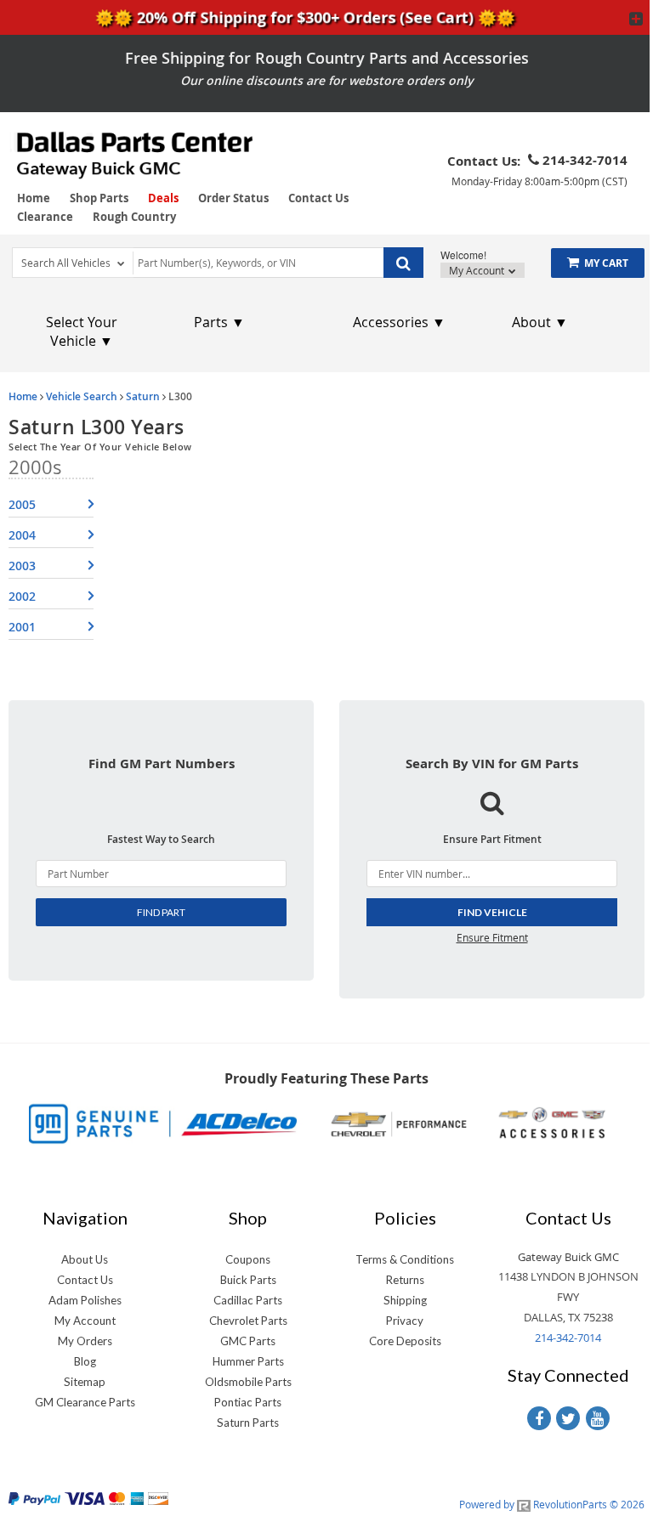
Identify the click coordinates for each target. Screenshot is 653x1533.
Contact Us (318, 198)
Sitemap (84, 1382)
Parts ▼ (219, 322)
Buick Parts (248, 1280)
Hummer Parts (248, 1361)
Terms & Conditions (404, 1259)
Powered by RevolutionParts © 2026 (551, 1504)
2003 (22, 565)
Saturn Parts (248, 1422)
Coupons (247, 1259)
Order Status (233, 198)
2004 (22, 535)
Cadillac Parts (247, 1300)
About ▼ (540, 322)
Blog (85, 1361)
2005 (22, 504)
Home (33, 198)
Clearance (45, 216)
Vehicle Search (81, 396)
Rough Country (134, 216)
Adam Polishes (85, 1300)
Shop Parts (99, 198)
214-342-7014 (568, 1337)
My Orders (85, 1341)
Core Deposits (405, 1341)
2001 (22, 627)
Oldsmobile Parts (248, 1382)
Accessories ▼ (399, 322)
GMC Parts (247, 1341)
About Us (84, 1259)
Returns (405, 1280)
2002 (22, 596)
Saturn (143, 396)
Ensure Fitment (492, 937)
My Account (478, 270)
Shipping (405, 1300)
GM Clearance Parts (85, 1402)
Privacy (404, 1320)
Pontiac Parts (247, 1402)
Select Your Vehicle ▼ (81, 331)
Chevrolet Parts (248, 1320)
